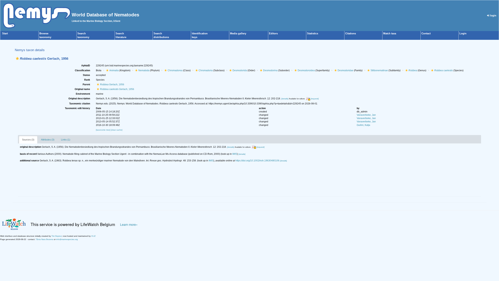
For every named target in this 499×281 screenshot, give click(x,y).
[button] (17, 58)
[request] (315, 99)
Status (86, 75)
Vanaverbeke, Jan (366, 115)
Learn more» (129, 224)
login (492, 15)
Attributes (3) (47, 139)
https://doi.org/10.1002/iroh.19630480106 (257, 160)
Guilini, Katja (363, 125)
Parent (86, 84)
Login (462, 33)
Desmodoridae (345, 70)
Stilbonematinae (379, 70)
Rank (87, 79)
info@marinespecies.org (67, 239)
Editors (273, 33)
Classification (82, 70)
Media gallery (238, 33)
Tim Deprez (56, 236)
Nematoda (144, 70)
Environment (83, 93)
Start (5, 33)
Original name (82, 89)
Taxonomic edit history (77, 108)
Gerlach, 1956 (112, 84)
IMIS (234, 154)
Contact (426, 33)
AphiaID (85, 65)
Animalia (114, 70)
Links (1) (65, 139)
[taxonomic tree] (103, 130)
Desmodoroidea (306, 70)
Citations (350, 33)
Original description (79, 98)
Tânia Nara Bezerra (44, 239)
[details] (284, 99)
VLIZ (93, 236)
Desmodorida (240, 70)
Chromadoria (206, 70)
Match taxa (389, 33)
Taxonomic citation (79, 103)
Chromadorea (175, 70)
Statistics (312, 33)
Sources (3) (28, 139)
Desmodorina (270, 70)
